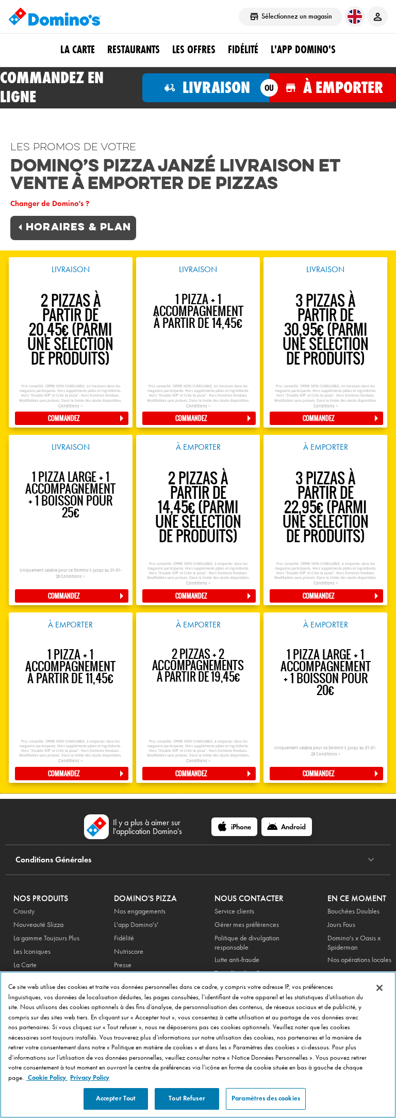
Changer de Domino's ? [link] (49, 203)
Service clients (234, 911)
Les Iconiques (32, 951)
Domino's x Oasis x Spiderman (354, 943)
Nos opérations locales (359, 959)
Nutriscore (128, 951)
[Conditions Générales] (371, 860)
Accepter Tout (116, 1098)
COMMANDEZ (64, 418)
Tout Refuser (187, 1098)
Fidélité (124, 938)
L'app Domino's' (136, 924)
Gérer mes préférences (246, 924)
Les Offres (194, 49)
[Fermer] (379, 988)
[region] (198, 1044)
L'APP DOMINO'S (303, 49)
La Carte (77, 49)
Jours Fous (341, 924)
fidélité (243, 49)
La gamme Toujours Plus (46, 938)
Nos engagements (140, 911)
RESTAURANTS (133, 49)
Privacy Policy (89, 1078)
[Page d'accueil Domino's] (54, 16)
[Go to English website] (354, 16)
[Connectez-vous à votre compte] (377, 16)
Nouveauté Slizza (38, 924)
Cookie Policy (47, 1078)
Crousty (24, 911)
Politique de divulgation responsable (246, 943)
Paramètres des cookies (266, 1098)
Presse (122, 964)
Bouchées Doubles (353, 911)
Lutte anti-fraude (236, 959)
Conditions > (70, 406)
